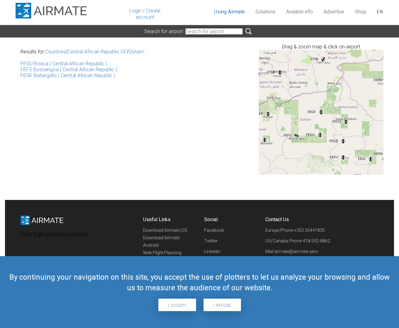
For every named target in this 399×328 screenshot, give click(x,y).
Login (135, 11)
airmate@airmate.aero (296, 251)
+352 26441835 (309, 230)
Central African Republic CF (97, 52)
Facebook (214, 230)
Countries (55, 52)
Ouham (136, 52)
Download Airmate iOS (165, 230)
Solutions (265, 12)
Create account (148, 14)
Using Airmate (229, 12)
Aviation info (299, 12)
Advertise (334, 12)
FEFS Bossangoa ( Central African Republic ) (69, 69)
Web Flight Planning (162, 252)
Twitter (211, 240)
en (380, 11)
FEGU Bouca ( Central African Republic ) (64, 64)
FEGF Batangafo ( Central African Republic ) (68, 75)
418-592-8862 (316, 240)
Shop (360, 12)
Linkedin (212, 251)
